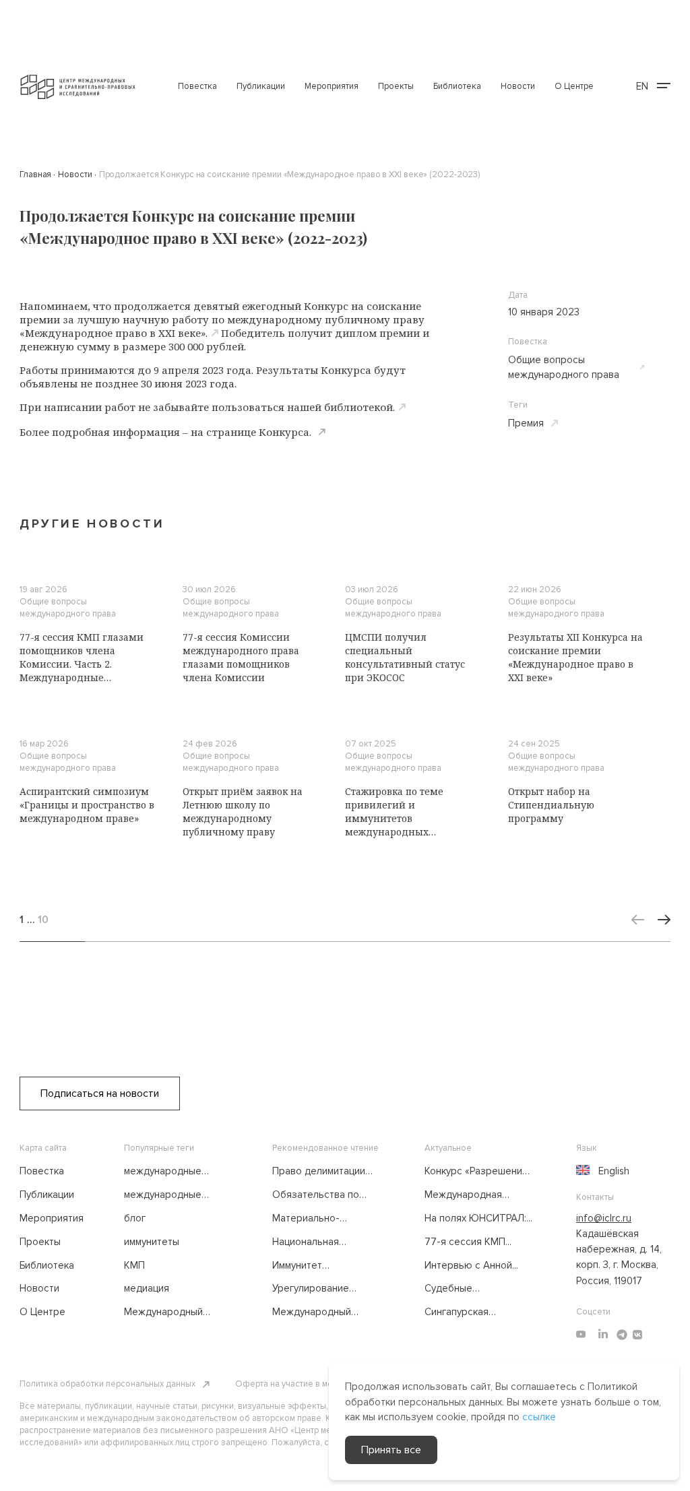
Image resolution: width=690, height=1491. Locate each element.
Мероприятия (331, 86)
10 (43, 920)
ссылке (539, 1417)
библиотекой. (359, 407)
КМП (134, 1265)
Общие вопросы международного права (563, 367)
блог (135, 1218)
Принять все (391, 1450)
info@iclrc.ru (603, 1218)
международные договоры (162, 1171)
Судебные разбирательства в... (473, 1289)
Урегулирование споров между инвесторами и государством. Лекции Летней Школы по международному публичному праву (324, 1289)
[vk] (637, 1334)
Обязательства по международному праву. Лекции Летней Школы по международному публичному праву (323, 1195)
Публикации (261, 86)
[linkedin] (603, 1334)
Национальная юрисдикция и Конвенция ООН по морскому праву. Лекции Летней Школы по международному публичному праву (324, 1242)
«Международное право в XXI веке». (114, 333)
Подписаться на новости (99, 1093)
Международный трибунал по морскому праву (176, 1312)
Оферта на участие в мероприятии (305, 1383)
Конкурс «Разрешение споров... (476, 1171)
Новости (518, 86)
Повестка (197, 86)
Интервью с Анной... (471, 1265)
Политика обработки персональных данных (107, 1383)
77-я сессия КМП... (468, 1242)
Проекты (396, 86)
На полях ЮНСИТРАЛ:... (478, 1218)
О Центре (574, 86)
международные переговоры (162, 1195)
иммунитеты (151, 1242)
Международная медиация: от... (463, 1195)
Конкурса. (285, 432)
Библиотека (457, 86)
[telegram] (622, 1334)
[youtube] (581, 1334)
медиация (146, 1288)
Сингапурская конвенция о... (457, 1312)
